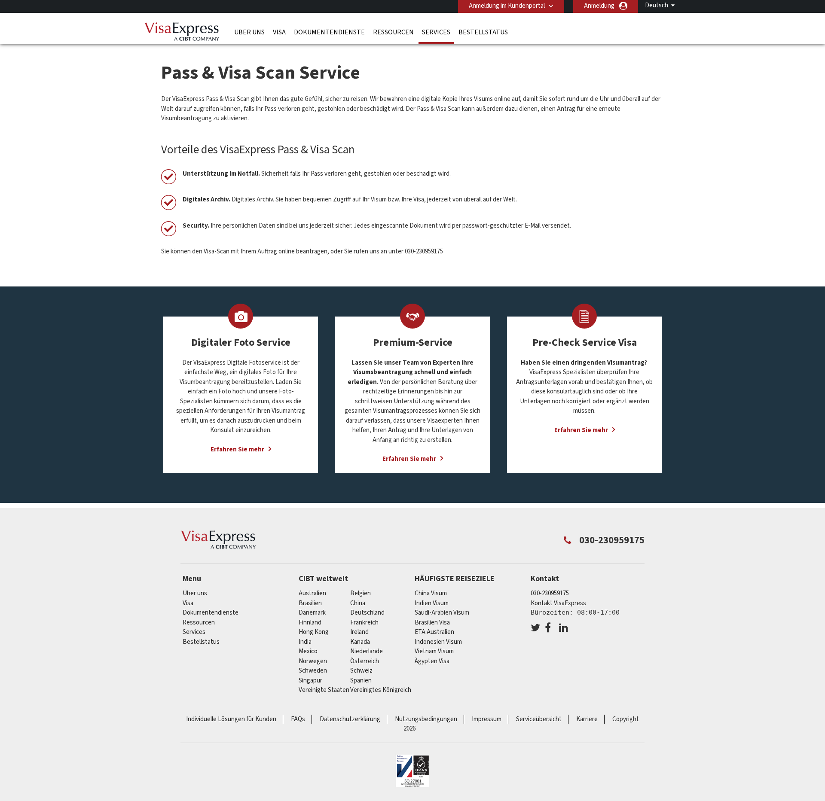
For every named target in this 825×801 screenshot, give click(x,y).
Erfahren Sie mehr (237, 449)
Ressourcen (393, 32)
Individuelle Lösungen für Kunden (231, 719)
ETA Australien (434, 632)
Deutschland (367, 612)
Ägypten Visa (432, 661)
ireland (359, 632)
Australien (312, 593)
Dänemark (312, 612)
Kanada (360, 641)
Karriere (587, 719)
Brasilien (310, 603)
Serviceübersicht (539, 719)
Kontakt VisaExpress (558, 603)
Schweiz (361, 670)
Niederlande (366, 651)
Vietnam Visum (434, 651)
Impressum (486, 719)
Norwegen (313, 661)
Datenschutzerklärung (350, 719)
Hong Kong (314, 632)
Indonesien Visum (438, 641)
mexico (308, 651)
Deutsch (656, 5)
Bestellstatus (483, 32)
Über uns (249, 32)
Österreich (364, 661)
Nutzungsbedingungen (426, 719)
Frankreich (364, 622)
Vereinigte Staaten (324, 689)
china (357, 603)
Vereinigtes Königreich (380, 689)
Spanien (361, 680)
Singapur (310, 680)
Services (436, 32)
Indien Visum (432, 603)
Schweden (313, 670)
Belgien (360, 593)
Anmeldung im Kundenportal (507, 5)
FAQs (298, 719)
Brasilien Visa (432, 622)
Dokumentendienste (329, 32)
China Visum (431, 593)
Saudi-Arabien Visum (442, 612)
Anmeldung (599, 5)
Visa (279, 32)
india (305, 641)
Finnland (310, 622)
